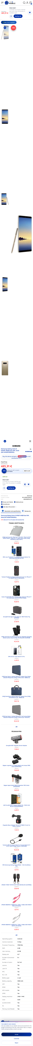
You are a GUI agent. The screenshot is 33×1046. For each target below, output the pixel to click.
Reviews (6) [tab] (27, 511)
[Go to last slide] (5, 27)
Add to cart (27, 471)
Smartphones (6, 504)
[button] (5, 66)
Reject (16, 1042)
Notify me (18, 16)
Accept (16, 1034)
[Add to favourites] (29, 12)
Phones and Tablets (7, 502)
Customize (16, 1038)
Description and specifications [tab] (12, 511)
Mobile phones (19, 502)
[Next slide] (5, 441)
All (16, 727)
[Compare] (25, 484)
